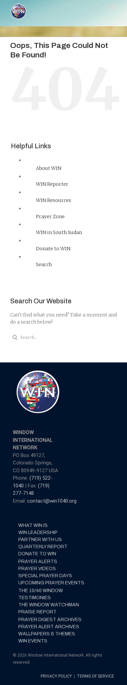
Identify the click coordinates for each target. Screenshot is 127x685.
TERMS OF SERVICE (95, 676)
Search (44, 264)
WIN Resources (53, 200)
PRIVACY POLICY (57, 676)
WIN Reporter (52, 184)
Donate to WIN (53, 249)
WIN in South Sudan (59, 232)
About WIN (48, 168)
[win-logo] (37, 373)
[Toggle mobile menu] (113, 6)
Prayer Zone (50, 216)
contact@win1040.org (52, 501)
